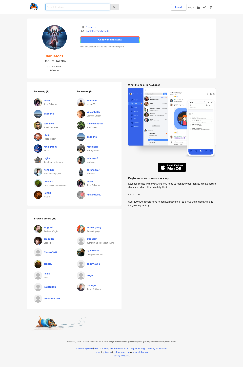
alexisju (48, 264)
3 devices (91, 27)
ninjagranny (50, 147)
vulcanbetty (93, 112)
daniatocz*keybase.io (97, 31)
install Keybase (84, 348)
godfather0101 (52, 298)
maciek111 (92, 147)
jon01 (47, 100)
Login (191, 7)
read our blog (101, 348)
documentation (119, 348)
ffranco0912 (50, 252)
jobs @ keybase (121, 355)
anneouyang (94, 227)
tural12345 (50, 287)
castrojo (91, 285)
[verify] (204, 7)
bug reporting (137, 348)
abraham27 (93, 170)
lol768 (47, 193)
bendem (48, 181)
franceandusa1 (95, 123)
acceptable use (141, 352)
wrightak (49, 227)
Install (178, 7)
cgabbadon (93, 250)
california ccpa (122, 352)
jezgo (90, 275)
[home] (34, 6)
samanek (49, 123)
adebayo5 (92, 158)
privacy (107, 352)
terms (97, 352)
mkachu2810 (94, 194)
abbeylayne (93, 264)
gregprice (49, 239)
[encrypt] (198, 7)
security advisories (157, 348)
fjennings (49, 170)
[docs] (211, 7)
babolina (49, 114)
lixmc (47, 273)
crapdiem (92, 239)
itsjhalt (47, 158)
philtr (47, 135)
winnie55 (92, 100)
